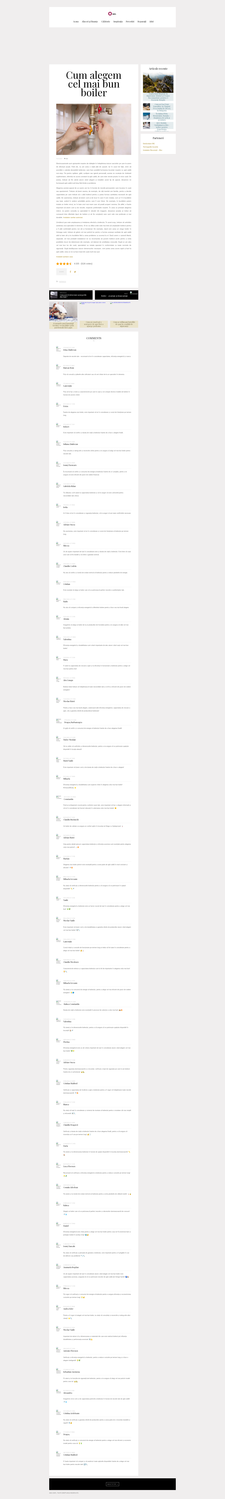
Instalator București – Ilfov (152, 150)
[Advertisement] (112, 44)
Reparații (142, 21)
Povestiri (130, 21)
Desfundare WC (149, 144)
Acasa (76, 21)
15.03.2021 (59, 158)
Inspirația (118, 21)
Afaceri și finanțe (90, 21)
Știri (152, 21)
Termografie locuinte (150, 147)
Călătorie (105, 21)
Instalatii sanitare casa (64, 257)
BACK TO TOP (111, 1484)
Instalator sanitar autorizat (72, 217)
